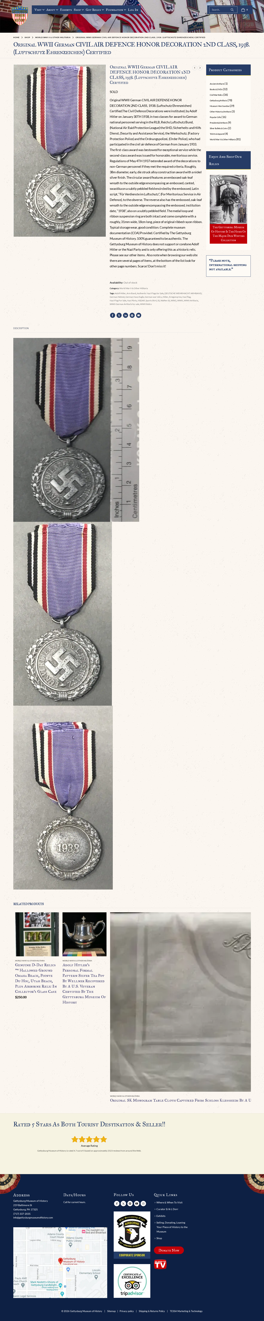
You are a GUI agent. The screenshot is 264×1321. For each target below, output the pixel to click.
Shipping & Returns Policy (152, 1311)
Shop (77, 10)
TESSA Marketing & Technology (186, 1311)
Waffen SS (165, 300)
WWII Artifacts (191, 300)
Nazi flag (186, 297)
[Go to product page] (37, 934)
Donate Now (169, 1250)
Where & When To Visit (169, 1202)
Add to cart (53, 918)
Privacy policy (127, 1311)
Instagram (143, 1203)
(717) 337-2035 (22, 1213)
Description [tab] (21, 328)
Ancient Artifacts (217, 83)
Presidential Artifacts (218, 122)
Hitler (165, 297)
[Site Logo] (19, 15)
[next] (200, 67)
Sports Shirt (151, 300)
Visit (37, 10)
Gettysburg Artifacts (218, 100)
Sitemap (111, 1311)
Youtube (136, 1203)
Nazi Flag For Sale (118, 300)
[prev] (194, 67)
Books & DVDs (216, 89)
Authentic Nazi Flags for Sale (150, 293)
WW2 (173, 300)
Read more (100, 918)
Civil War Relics (216, 95)
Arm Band (131, 293)
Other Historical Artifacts (220, 111)
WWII (180, 300)
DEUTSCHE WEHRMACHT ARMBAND (183, 293)
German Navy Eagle (135, 297)
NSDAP (141, 300)
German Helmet (117, 297)
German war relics (153, 297)
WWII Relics (146, 304)
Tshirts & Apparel (217, 134)
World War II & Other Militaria (133, 288)
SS (159, 300)
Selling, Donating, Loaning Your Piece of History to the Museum (171, 1227)
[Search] (232, 10)
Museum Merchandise (219, 106)
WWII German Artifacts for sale (124, 304)
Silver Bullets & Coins (218, 128)
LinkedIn (125, 315)
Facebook (112, 315)
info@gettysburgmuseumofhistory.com (33, 1217)
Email (139, 315)
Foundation (114, 10)
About (50, 10)
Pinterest (132, 315)
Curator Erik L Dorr (167, 1209)
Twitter (119, 315)
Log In (133, 10)
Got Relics (93, 10)
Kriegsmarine (175, 297)
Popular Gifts (215, 117)
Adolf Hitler (120, 293)
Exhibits (66, 10)
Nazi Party (132, 300)
